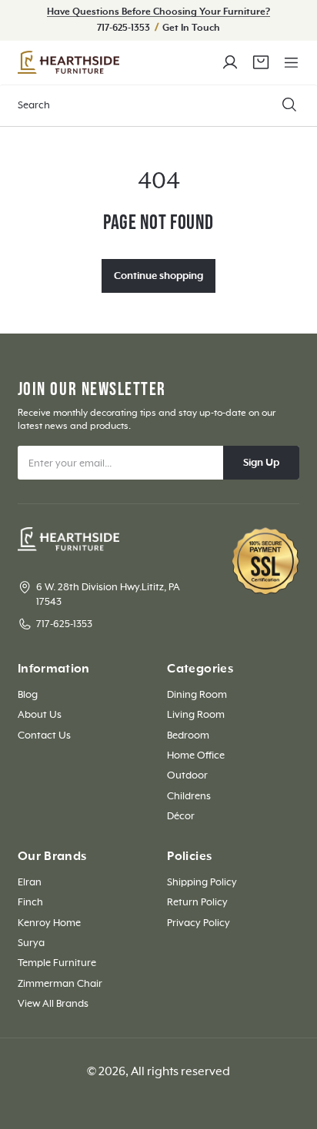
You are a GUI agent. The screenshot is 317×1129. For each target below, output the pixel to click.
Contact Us (44, 735)
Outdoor (187, 775)
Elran (30, 882)
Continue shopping (158, 276)
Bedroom (188, 735)
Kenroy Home (49, 923)
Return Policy (197, 902)
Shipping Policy (202, 882)
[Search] (289, 105)
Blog (28, 695)
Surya (31, 943)
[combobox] (158, 106)
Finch (30, 902)
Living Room (196, 715)
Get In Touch (191, 28)
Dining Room (197, 695)
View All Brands (53, 1004)
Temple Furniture (57, 963)
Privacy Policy (198, 923)
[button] (290, 62)
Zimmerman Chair (60, 984)
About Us (40, 715)
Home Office (196, 755)
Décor (181, 816)
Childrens (189, 796)
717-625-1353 (124, 28)
